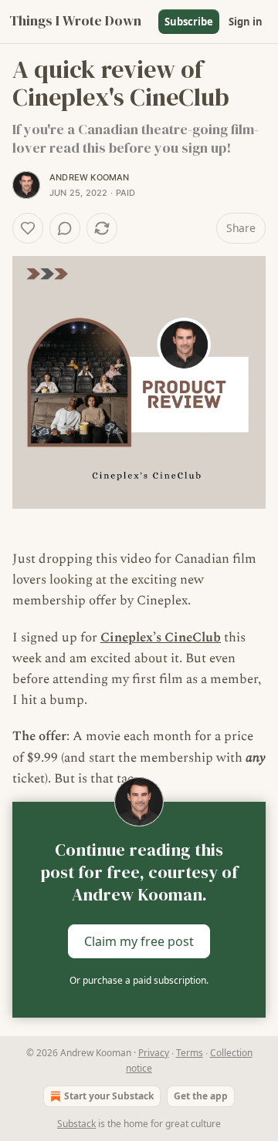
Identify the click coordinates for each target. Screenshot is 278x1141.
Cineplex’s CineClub (160, 638)
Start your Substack (109, 1095)
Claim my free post (139, 941)
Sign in (246, 22)
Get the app (201, 1095)
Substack (76, 1123)
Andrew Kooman (89, 177)
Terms (189, 1052)
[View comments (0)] (64, 228)
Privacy (153, 1052)
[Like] (27, 228)
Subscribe (188, 22)
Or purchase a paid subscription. (139, 980)
